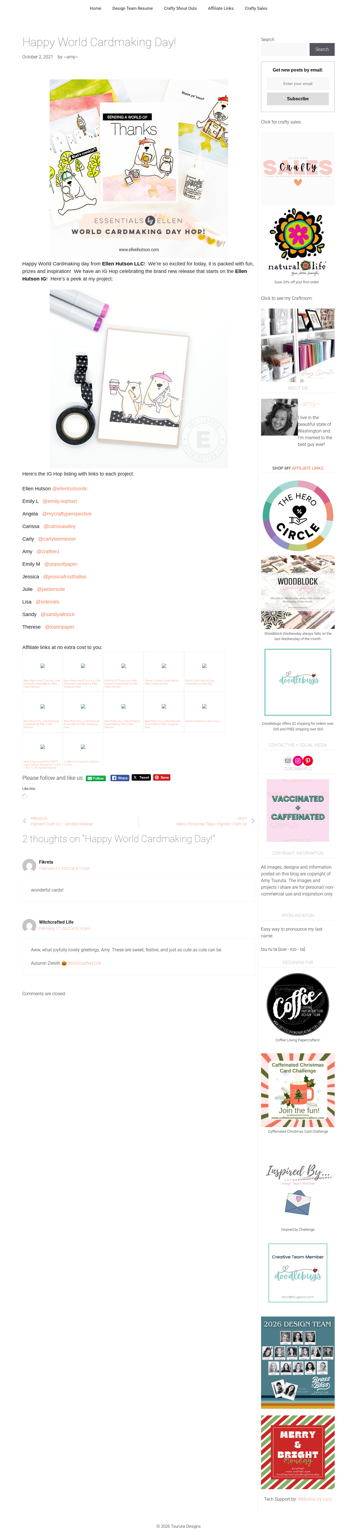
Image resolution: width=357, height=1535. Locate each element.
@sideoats (47, 602)
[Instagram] (298, 761)
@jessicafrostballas (64, 576)
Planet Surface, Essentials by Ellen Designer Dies (162, 682)
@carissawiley (60, 526)
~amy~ (309, 404)
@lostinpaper (59, 627)
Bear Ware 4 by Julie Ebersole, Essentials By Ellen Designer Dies (82, 724)
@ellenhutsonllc (70, 488)
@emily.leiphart (60, 501)
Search (267, 39)
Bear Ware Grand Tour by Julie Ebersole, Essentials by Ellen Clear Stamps (41, 683)
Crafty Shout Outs (180, 8)
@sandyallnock (58, 614)
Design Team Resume (132, 8)
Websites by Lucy (315, 1499)
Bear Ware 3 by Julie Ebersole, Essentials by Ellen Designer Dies (163, 724)
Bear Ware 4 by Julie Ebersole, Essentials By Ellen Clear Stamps (41, 724)
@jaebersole (51, 589)
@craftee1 (48, 551)
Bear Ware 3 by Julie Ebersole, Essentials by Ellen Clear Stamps (122, 724)
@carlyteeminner (57, 539)
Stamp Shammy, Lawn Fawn (202, 721)
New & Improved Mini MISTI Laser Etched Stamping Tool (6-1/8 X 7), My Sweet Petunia (42, 764)
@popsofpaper (60, 564)
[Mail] (288, 761)
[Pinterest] (308, 761)
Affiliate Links (221, 8)
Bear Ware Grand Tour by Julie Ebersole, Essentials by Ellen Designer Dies (82, 683)
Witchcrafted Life (84, 963)
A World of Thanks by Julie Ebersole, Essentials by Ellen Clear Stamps (121, 683)
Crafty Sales (256, 8)
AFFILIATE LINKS (308, 468)
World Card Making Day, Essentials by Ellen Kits (199, 682)
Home (95, 8)
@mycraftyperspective (67, 514)
